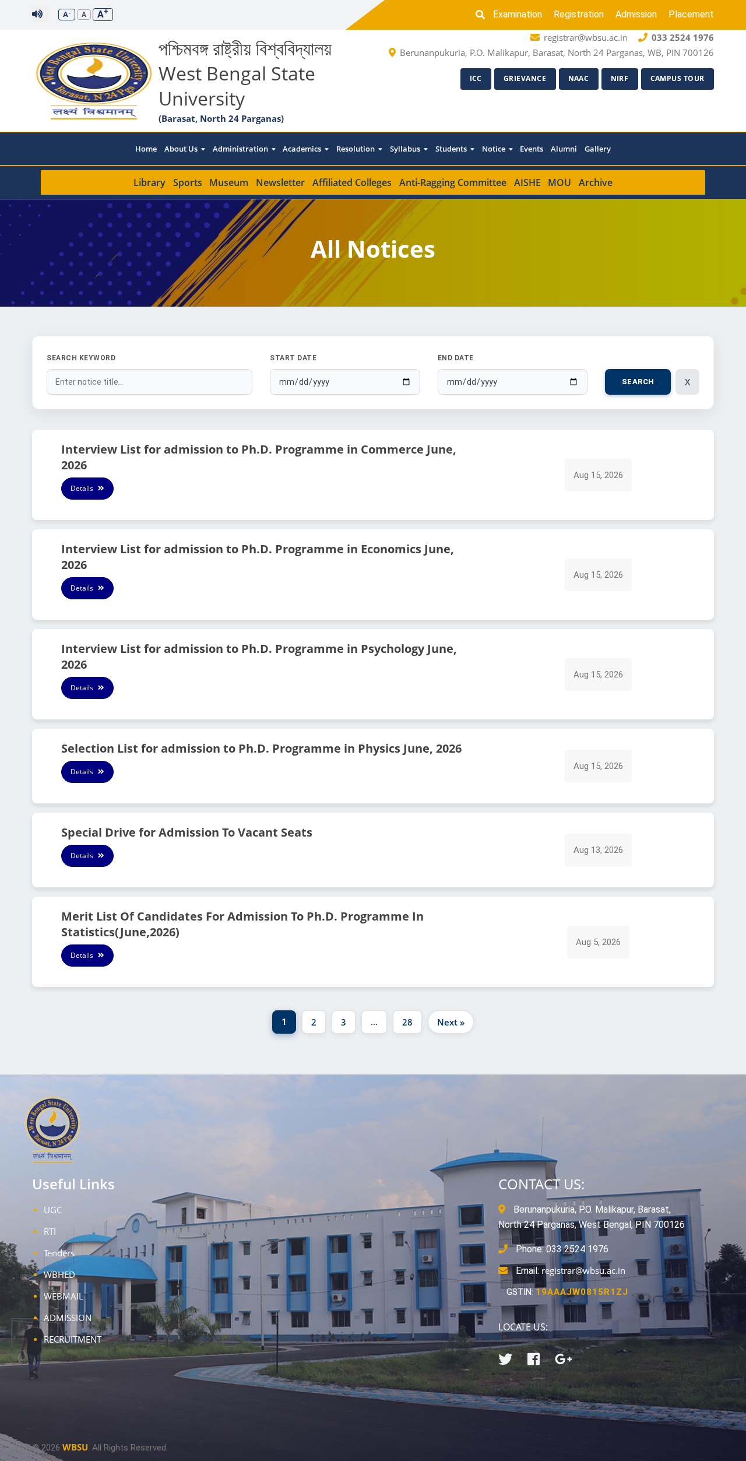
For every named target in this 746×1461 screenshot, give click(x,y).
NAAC (578, 78)
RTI (50, 1231)
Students (452, 148)
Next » (451, 1022)
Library (149, 182)
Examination (517, 14)
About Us (181, 148)
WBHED (59, 1274)
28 (407, 1022)
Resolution (356, 148)
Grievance (525, 78)
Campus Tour (677, 78)
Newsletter (280, 182)
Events (531, 148)
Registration (579, 14)
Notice (494, 148)
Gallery (598, 148)
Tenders (59, 1253)
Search (638, 381)
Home (146, 148)
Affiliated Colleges (352, 182)
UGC (53, 1210)
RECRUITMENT (72, 1339)
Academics (303, 148)
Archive (596, 182)
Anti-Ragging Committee (452, 182)
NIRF (620, 78)
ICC (476, 78)
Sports (187, 182)
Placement (691, 14)
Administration (241, 148)
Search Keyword (81, 358)
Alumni (564, 148)
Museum (228, 182)
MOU (559, 182)
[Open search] (483, 14)
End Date (456, 358)
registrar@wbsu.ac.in (583, 1270)
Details (83, 488)
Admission (636, 14)
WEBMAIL (63, 1296)
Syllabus (406, 148)
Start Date (293, 358)
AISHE (527, 182)
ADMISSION (68, 1317)
